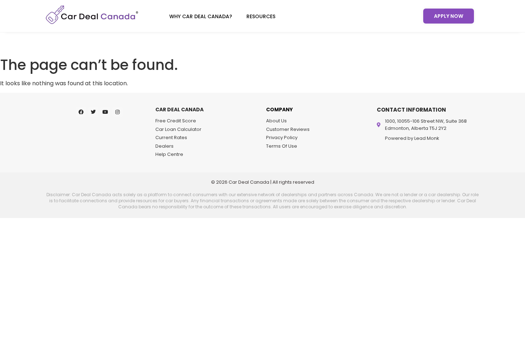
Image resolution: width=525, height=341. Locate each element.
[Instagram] (117, 112)
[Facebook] (81, 112)
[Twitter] (93, 112)
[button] (202, 16)
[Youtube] (105, 112)
